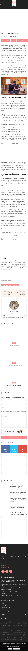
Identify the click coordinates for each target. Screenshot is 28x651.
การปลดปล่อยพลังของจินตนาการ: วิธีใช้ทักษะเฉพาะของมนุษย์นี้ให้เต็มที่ (18, 506)
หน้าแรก (3, 31)
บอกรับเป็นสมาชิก (22, 445)
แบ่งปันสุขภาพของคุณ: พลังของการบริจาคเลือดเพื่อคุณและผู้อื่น (18, 493)
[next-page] (15, 389)
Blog (2, 563)
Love (11, 31)
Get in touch (4, 565)
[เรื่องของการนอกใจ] (14, 335)
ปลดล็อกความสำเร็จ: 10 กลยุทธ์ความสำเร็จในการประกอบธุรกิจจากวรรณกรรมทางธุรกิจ (18, 486)
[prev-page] (12, 389)
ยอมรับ (10, 648)
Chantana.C (13, 36)
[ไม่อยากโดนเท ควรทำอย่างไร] (14, 355)
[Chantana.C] (14, 305)
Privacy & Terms (5, 567)
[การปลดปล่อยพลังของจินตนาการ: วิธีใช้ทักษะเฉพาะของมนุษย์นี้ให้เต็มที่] (5, 506)
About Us (3, 562)
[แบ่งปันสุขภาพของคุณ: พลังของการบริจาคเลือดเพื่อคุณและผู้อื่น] (5, 493)
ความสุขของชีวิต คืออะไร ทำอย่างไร (7, 293)
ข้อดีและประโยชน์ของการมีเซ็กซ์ (14, 385)
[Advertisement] (14, 465)
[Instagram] (6, 571)
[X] (10, 571)
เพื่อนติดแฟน (15, 285)
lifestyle (7, 31)
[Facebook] (3, 571)
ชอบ (5, 445)
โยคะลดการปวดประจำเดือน (21, 293)
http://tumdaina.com (14, 313)
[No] (26, 646)
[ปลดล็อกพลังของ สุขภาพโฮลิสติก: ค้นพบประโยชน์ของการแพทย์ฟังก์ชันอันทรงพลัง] (5, 500)
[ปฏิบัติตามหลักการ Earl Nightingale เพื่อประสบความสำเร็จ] (5, 513)
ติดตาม (14, 445)
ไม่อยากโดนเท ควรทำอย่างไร (14, 366)
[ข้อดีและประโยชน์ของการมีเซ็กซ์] (14, 374)
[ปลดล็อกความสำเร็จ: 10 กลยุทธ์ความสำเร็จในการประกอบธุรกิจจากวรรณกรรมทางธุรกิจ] (5, 486)
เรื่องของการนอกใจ (14, 346)
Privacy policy (16, 648)
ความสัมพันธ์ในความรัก (6, 285)
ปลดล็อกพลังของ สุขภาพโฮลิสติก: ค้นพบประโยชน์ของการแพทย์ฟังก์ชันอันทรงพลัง (18, 500)
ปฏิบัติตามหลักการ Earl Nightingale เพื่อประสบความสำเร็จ (18, 513)
